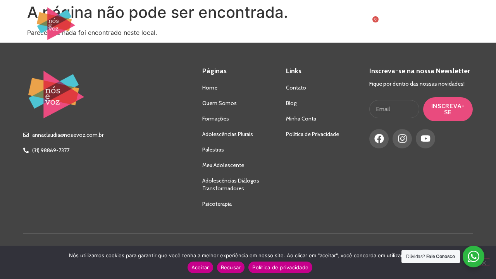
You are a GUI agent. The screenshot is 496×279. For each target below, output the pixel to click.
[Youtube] (425, 138)
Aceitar (200, 267)
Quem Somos (164, 23)
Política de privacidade (280, 267)
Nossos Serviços (222, 23)
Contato (283, 23)
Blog (315, 23)
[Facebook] (379, 138)
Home (126, 23)
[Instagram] (402, 138)
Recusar (231, 267)
